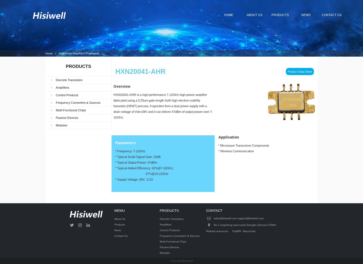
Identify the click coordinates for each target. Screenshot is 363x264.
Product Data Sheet (300, 71)
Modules (165, 252)
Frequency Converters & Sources (180, 235)
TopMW (236, 231)
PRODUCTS (280, 15)
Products (119, 224)
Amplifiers (165, 224)
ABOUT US (254, 15)
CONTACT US (332, 15)
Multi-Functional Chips (173, 241)
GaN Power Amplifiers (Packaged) (79, 53)
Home (49, 53)
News (117, 230)
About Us (119, 218)
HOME (228, 15)
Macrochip (249, 231)
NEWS (306, 15)
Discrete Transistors (172, 218)
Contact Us (121, 235)
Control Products (170, 230)
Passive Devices (169, 247)
